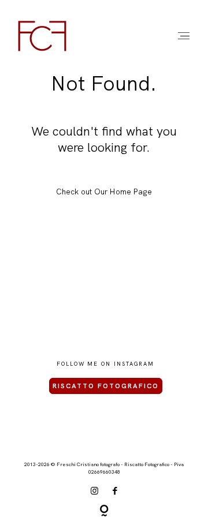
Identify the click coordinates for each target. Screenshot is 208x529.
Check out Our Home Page (104, 191)
